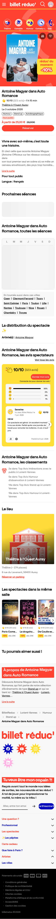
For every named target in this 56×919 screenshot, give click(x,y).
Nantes (8, 308)
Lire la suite (8, 171)
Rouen (40, 308)
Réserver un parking (13, 577)
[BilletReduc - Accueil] (23, 4)
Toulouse (20, 308)
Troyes (23, 312)
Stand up (33, 688)
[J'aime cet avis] (11, 439)
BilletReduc (8, 713)
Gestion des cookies (15, 905)
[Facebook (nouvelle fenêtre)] (8, 749)
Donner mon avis (40, 377)
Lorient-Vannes (28, 713)
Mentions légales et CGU (17, 890)
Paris (25, 303)
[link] (7, 24)
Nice (31, 308)
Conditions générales (16, 882)
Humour (47, 713)
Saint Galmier (11, 303)
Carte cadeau (9, 844)
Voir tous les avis (44, 359)
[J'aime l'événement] (50, 36)
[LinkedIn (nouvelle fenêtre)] (8, 762)
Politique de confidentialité (18, 886)
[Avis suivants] (49, 424)
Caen (7, 298)
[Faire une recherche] (42, 4)
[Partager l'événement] (42, 36)
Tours (39, 298)
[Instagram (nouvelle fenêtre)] (35, 749)
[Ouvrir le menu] (5, 4)
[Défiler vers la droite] (53, 24)
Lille (44, 303)
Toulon (35, 303)
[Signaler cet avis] (16, 438)
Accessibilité (11, 902)
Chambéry (10, 312)
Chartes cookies (13, 894)
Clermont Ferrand (23, 298)
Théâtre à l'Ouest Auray (15, 105)
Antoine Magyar (24, 337)
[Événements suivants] (52, 620)
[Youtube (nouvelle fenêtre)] (22, 749)
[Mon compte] (50, 4)
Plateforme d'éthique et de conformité (24, 898)
